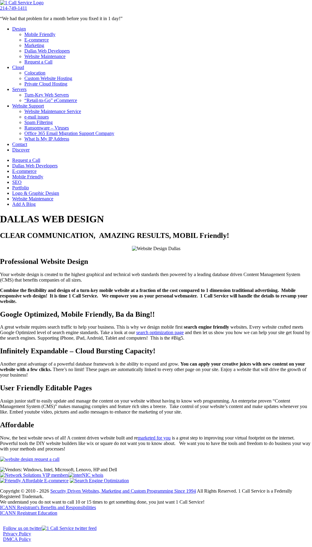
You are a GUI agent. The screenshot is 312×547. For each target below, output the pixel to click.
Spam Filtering (38, 122)
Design (19, 28)
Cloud (18, 67)
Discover (21, 149)
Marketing (34, 45)
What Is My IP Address (46, 138)
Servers (19, 89)
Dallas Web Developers (47, 50)
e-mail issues (36, 116)
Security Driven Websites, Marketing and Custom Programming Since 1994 (123, 491)
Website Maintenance (45, 56)
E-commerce (36, 39)
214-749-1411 (13, 8)
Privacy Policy (17, 533)
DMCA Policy (17, 539)
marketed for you (154, 437)
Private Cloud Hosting (45, 83)
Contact (19, 144)
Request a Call (38, 61)
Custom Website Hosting (48, 78)
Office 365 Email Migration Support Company (69, 133)
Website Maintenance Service (52, 111)
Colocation (34, 72)
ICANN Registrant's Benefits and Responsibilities (48, 507)
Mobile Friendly (39, 34)
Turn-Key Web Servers (46, 94)
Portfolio (20, 187)
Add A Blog (24, 204)
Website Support (28, 105)
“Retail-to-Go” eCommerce (50, 100)
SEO (17, 182)
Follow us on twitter (22, 528)
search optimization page (160, 332)
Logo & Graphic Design (35, 193)
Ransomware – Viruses (46, 127)
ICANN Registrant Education (28, 513)
